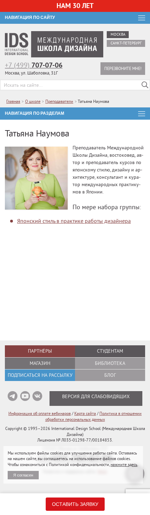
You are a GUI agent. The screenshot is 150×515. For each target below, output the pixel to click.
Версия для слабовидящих (96, 396)
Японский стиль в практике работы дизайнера (74, 220)
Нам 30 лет (75, 5)
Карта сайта (85, 413)
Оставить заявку (75, 504)
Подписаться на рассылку (40, 375)
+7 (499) (33, 65)
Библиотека (110, 363)
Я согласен (23, 475)
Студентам (110, 351)
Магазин (40, 363)
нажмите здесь (124, 464)
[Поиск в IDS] (145, 85)
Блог (110, 375)
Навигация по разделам (34, 113)
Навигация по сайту (30, 17)
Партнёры (40, 351)
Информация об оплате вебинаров (39, 413)
